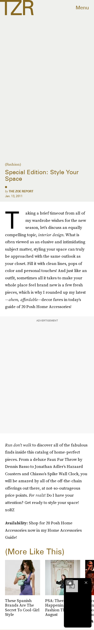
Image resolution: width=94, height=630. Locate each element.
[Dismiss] (86, 583)
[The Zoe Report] (17, 7)
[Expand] (69, 583)
